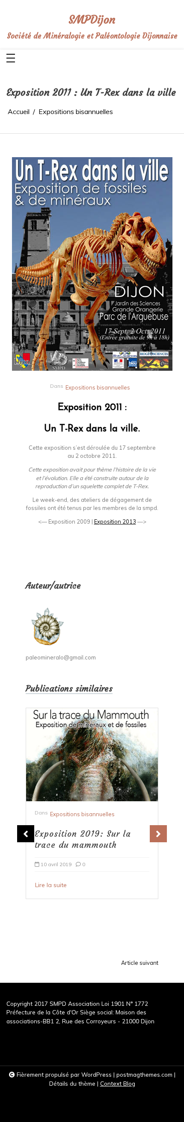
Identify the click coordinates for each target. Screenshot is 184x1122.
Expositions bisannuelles (97, 387)
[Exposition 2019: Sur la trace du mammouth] (92, 755)
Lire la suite (51, 885)
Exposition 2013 (115, 521)
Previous (25, 833)
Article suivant (139, 963)
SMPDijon (92, 19)
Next (158, 833)
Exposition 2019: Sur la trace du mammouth (83, 839)
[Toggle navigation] (10, 59)
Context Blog (117, 1083)
